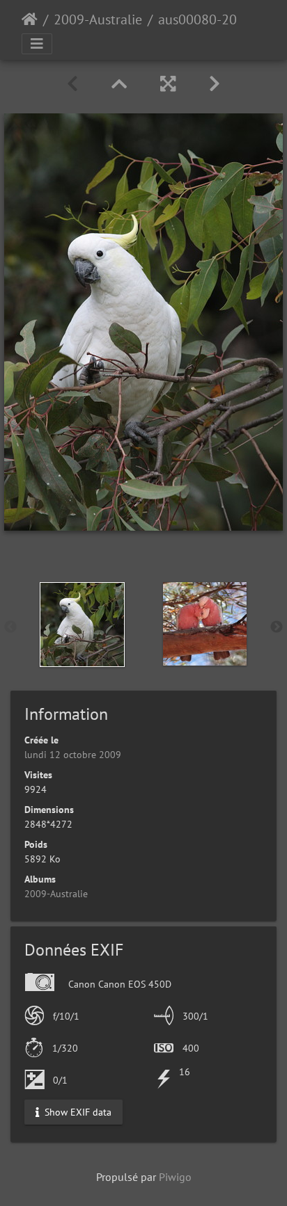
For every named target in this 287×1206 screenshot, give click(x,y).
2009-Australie (98, 19)
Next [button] (277, 627)
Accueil (30, 19)
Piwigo (175, 1177)
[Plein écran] (168, 83)
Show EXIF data (76, 1111)
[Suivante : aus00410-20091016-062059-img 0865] (214, 83)
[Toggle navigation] (37, 43)
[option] (82, 624)
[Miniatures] (119, 83)
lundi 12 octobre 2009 (72, 754)
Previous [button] (10, 627)
